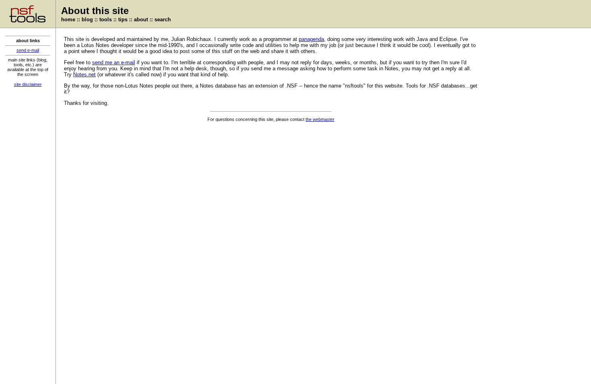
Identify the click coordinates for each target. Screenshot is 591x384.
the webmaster (320, 119)
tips (122, 19)
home (68, 19)
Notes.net (84, 74)
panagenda (311, 39)
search (162, 19)
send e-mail (27, 50)
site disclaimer (28, 84)
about (141, 19)
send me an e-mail (113, 62)
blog (87, 19)
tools (105, 19)
